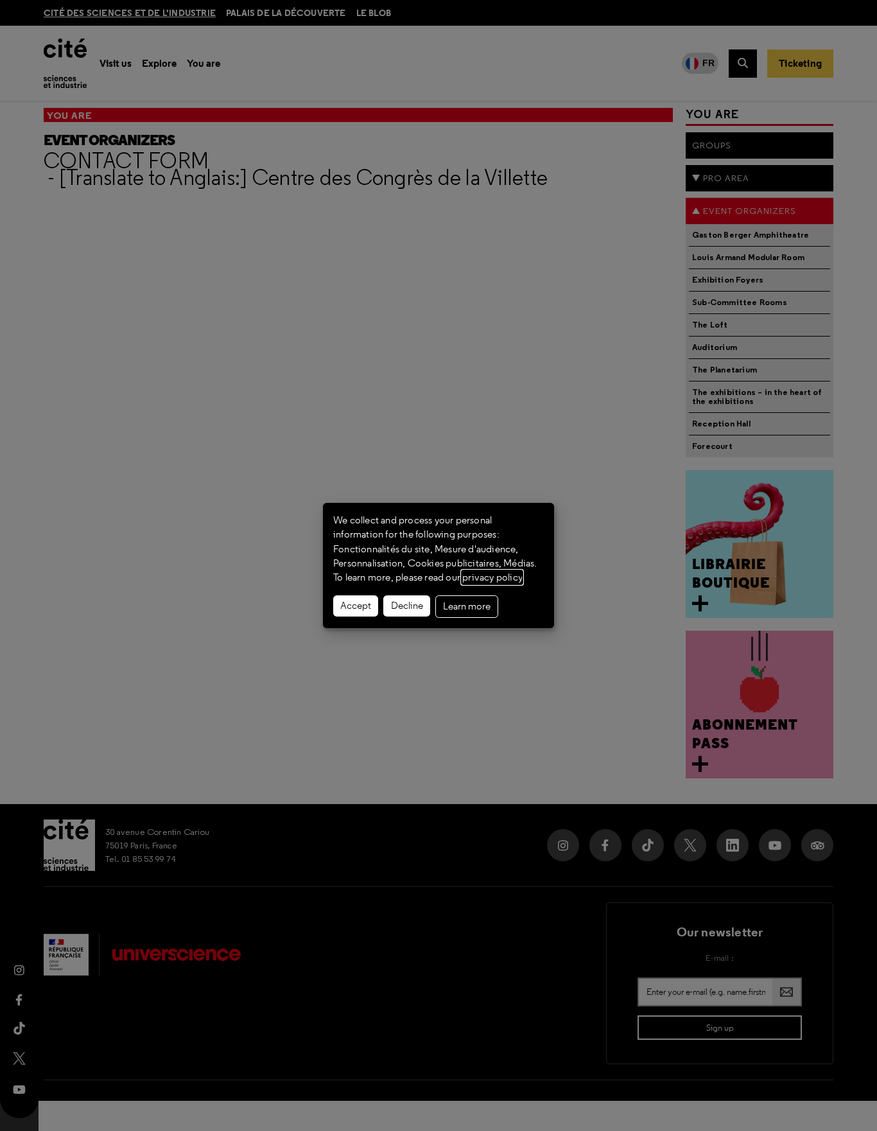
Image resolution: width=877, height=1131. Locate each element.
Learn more (467, 606)
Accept (355, 605)
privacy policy (492, 577)
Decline (407, 605)
